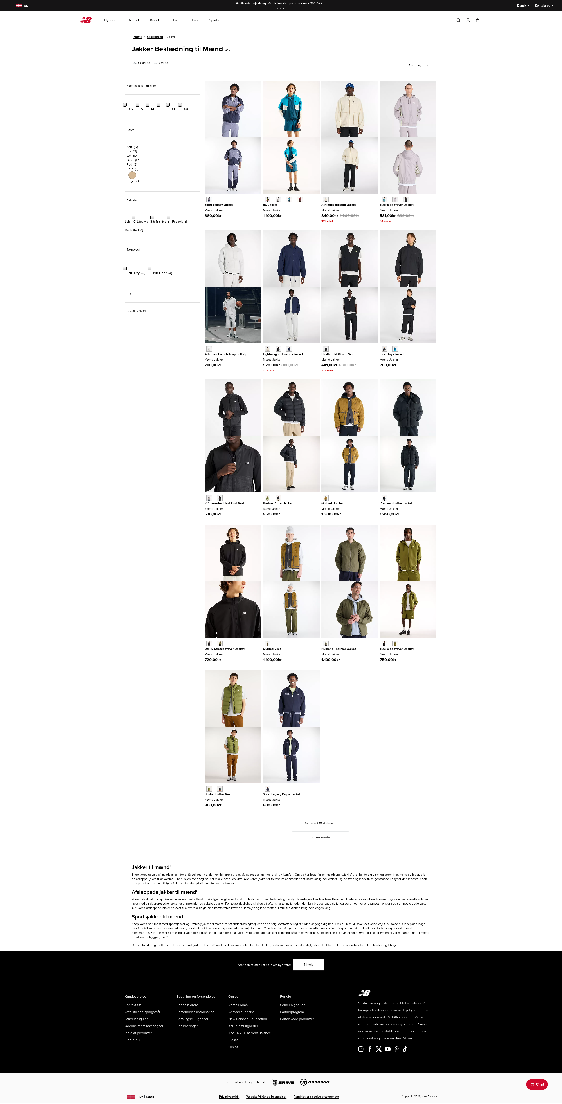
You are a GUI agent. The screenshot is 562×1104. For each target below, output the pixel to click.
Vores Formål (238, 1005)
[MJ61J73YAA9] (209, 199)
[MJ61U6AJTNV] (289, 348)
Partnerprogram (292, 1012)
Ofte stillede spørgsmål (142, 1012)
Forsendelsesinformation (195, 1012)
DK (146, 1097)
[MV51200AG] (209, 498)
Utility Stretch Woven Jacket (225, 649)
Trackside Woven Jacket (397, 205)
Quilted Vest (272, 649)
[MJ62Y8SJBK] (384, 643)
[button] (468, 20)
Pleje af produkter (138, 1033)
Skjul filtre (143, 63)
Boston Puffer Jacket (278, 503)
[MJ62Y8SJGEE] (395, 643)
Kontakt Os (133, 1005)
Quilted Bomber (332, 503)
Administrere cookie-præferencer (316, 1097)
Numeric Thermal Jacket (338, 649)
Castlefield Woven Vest (338, 354)
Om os (233, 1047)
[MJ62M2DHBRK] (326, 498)
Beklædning (155, 37)
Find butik (132, 1040)
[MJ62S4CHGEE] (219, 643)
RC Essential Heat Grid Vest (224, 503)
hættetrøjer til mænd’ (416, 933)
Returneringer (187, 1026)
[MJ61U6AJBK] (278, 348)
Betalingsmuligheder (192, 1019)
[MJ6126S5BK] (384, 348)
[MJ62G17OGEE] (267, 498)
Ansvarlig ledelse (241, 1012)
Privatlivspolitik (229, 1097)
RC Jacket (270, 205)
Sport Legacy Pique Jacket (281, 794)
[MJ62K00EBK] (219, 789)
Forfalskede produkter (297, 1019)
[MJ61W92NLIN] (326, 199)
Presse (233, 1040)
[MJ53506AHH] (209, 348)
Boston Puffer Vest (218, 794)
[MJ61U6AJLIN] (267, 348)
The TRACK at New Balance (249, 1033)
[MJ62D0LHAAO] (326, 643)
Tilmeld (308, 965)
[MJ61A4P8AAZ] (384, 199)
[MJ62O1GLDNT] (267, 789)
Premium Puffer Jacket (396, 503)
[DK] (16, 6)
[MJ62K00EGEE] (209, 789)
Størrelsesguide (137, 1019)
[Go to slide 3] (283, 9)
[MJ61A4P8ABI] (395, 199)
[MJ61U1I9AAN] (267, 199)
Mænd (137, 37)
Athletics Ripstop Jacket (338, 205)
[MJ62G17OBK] (278, 498)
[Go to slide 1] (278, 9)
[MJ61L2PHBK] (326, 348)
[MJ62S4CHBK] (209, 643)
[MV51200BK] (219, 498)
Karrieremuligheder (243, 1026)
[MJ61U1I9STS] (289, 199)
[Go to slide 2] (281, 9)
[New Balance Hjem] (87, 20)
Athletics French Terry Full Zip (226, 354)
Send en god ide (292, 1005)
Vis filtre (163, 63)
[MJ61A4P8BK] (405, 199)
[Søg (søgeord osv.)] (458, 20)
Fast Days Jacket (392, 354)
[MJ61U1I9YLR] (300, 199)
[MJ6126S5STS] (395, 348)
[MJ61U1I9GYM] (278, 199)
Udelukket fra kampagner (144, 1026)
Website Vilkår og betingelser (266, 1097)
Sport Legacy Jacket (219, 205)
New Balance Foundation (247, 1019)
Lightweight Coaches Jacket (283, 354)
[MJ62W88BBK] (384, 498)
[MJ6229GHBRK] (267, 643)
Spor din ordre (187, 1005)
